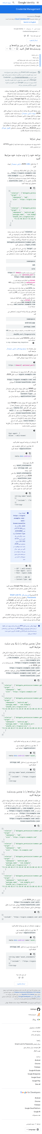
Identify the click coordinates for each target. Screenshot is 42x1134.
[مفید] (28, 35)
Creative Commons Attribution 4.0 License (27, 992)
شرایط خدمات (36, 1031)
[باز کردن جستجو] (13, 2)
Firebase (37, 1067)
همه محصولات (36, 1115)
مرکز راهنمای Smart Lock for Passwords (27, 1044)
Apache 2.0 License (28, 994)
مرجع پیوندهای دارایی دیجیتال (16, 349)
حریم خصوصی (30, 1124)
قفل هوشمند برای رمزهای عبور (31, 1047)
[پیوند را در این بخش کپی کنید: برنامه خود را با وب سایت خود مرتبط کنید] (34, 158)
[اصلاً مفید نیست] (24, 35)
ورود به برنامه (6, 2)
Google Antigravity (34, 1074)
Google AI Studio (34, 1070)
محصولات (28, 29)
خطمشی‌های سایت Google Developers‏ (29, 996)
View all (37, 1084)
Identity (30, 2)
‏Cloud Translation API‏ (22, 19)
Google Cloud (35, 1077)
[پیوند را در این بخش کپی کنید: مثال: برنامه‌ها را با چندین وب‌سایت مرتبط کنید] (27, 795)
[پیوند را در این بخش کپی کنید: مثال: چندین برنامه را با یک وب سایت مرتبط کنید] (27, 647)
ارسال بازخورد (33, 40)
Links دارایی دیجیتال (20, 164)
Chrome (37, 1063)
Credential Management (28, 9)
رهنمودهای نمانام (35, 1035)
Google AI (37, 1112)
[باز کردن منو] (38, 2)
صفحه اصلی (37, 29)
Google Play (36, 1081)
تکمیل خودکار (6, 128)
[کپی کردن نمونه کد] (34, 188)
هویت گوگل (37, 1051)
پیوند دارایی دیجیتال (28, 113)
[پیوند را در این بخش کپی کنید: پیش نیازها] (28, 139)
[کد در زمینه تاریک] (31, 188)
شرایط (38, 1124)
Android (37, 1060)
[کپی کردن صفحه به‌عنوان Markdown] (10, 49)
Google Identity (18, 29)
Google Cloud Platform (32, 1108)
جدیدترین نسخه (24, 628)
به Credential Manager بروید (20, 77)
